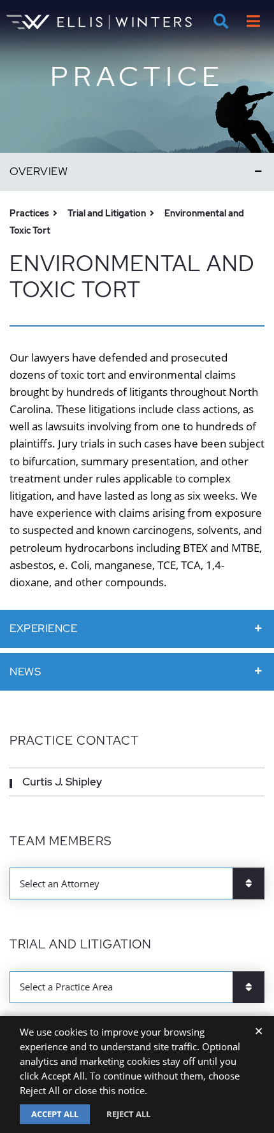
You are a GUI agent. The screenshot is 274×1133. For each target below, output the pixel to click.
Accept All (54, 1114)
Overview (39, 171)
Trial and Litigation (107, 213)
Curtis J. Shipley (62, 782)
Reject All (128, 1114)
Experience (43, 628)
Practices (29, 213)
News (25, 672)
